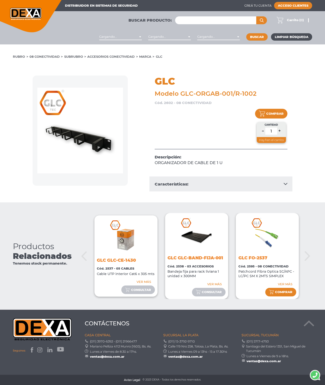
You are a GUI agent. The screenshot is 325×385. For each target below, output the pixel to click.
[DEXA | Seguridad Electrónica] (31, 16)
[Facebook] (31, 350)
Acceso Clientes (293, 5)
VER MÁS (144, 282)
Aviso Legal (132, 380)
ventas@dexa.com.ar (107, 356)
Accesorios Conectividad (111, 56)
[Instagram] (40, 350)
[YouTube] (61, 350)
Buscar (257, 37)
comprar (275, 113)
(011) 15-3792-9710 (181, 341)
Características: (171, 183)
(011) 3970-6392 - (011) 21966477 (113, 341)
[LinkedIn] (50, 350)
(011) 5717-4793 (257, 341)
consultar (141, 290)
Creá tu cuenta (257, 5)
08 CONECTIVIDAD (45, 56)
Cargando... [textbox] (108, 36)
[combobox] (120, 36)
